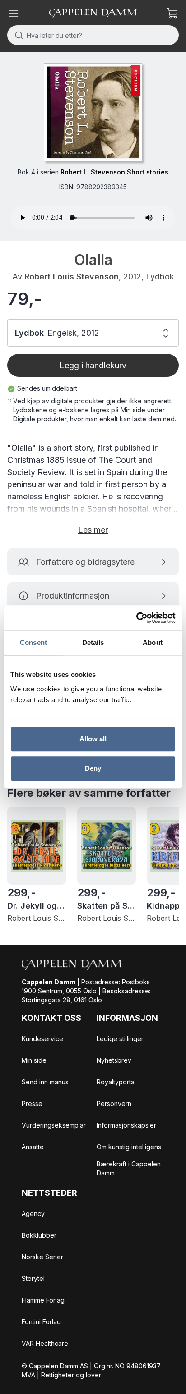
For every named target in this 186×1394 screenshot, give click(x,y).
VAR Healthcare (45, 1343)
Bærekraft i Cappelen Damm (129, 1168)
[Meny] (13, 13)
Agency (33, 1213)
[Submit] (17, 35)
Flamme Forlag (43, 1300)
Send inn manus (45, 1082)
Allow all (93, 739)
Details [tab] (93, 642)
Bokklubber (39, 1235)
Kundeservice (42, 1038)
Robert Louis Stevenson (71, 276)
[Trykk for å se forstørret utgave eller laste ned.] (93, 112)
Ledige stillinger (120, 1038)
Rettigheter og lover (71, 1375)
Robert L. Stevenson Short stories (114, 172)
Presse (32, 1103)
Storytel (33, 1278)
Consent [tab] (33, 642)
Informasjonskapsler (126, 1125)
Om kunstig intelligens (129, 1147)
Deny (93, 768)
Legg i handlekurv (93, 365)
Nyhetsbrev (114, 1060)
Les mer (93, 530)
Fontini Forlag (41, 1321)
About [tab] (153, 642)
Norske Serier (42, 1257)
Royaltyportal (116, 1082)
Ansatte (33, 1147)
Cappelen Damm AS (58, 1366)
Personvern (114, 1103)
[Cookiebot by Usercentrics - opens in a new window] (136, 618)
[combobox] (93, 35)
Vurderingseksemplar (54, 1125)
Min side (34, 1060)
